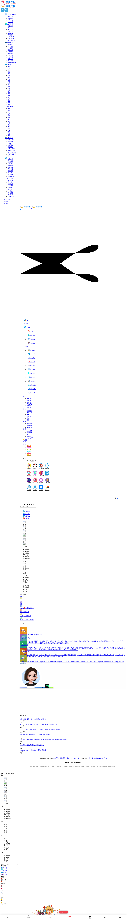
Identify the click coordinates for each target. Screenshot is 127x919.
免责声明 (76, 758)
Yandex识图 (30, 438)
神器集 (26, 323)
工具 (4, 773)
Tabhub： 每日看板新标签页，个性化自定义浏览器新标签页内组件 (40, 729)
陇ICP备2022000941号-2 (99, 758)
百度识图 (29, 432)
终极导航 (55, 758)
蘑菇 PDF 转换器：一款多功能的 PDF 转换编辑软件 (35, 734)
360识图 (29, 436)
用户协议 (69, 758)
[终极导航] (31, 208)
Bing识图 (29, 431)
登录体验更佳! (63, 912)
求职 (13, 773)
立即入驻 (22, 596)
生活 (10, 773)
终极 (89, 758)
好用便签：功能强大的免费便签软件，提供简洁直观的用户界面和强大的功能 (43, 740)
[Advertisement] (71, 701)
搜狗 (28, 434)
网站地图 (62, 758)
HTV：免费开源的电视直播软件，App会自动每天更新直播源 (38, 724)
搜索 (2, 773)
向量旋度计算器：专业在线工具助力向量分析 (33, 719)
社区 (7, 773)
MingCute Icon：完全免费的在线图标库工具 (33, 750)
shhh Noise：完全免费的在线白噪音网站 (32, 745)
